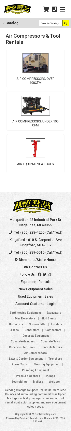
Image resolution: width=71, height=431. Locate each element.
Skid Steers (48, 318)
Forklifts (56, 324)
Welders (54, 381)
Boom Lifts (16, 324)
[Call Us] (54, 9)
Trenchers (55, 358)
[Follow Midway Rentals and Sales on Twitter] (45, 274)
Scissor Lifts (37, 324)
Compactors (53, 330)
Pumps (50, 376)
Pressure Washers (28, 376)
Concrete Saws (50, 341)
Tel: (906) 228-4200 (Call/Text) (37, 232)
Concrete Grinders (23, 341)
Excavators (54, 312)
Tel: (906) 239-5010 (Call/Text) (37, 252)
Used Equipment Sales (35, 296)
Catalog (12, 23)
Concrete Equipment (35, 335)
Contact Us (37, 267)
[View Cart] (46, 9)
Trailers (38, 381)
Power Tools (20, 364)
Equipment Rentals (35, 282)
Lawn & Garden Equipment (26, 358)
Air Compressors (35, 353)
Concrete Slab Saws (22, 347)
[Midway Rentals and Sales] (18, 13)
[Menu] (62, 9)
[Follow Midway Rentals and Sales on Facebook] (40, 274)
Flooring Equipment (46, 364)
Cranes (14, 330)
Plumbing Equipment (35, 370)
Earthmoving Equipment (25, 312)
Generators (32, 330)
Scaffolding (19, 381)
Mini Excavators (25, 318)
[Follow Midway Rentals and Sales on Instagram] (49, 274)
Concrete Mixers (51, 347)
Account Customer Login (35, 304)
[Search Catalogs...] (65, 23)
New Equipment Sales (36, 289)
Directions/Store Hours (37, 260)
